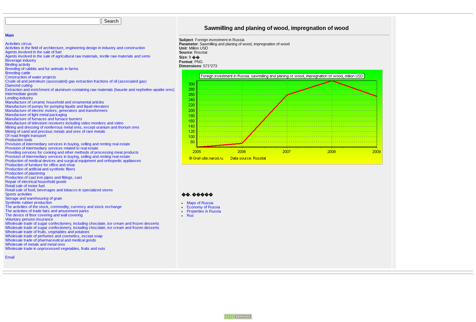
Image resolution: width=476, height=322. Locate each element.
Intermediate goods (21, 94)
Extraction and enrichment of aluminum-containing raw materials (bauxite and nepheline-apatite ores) (90, 89)
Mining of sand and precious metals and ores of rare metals (55, 131)
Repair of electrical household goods (36, 181)
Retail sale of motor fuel (25, 186)
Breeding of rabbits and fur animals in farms (41, 69)
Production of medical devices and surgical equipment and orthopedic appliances (73, 161)
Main (9, 35)
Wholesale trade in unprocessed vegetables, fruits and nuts (55, 248)
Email (9, 257)
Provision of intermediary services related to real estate (51, 148)
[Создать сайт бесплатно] (238, 318)
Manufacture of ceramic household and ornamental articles (54, 102)
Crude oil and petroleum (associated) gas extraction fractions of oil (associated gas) (76, 81)
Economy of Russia (203, 207)
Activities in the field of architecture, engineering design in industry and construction (75, 48)
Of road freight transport (25, 135)
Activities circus (18, 43)
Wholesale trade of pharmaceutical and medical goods (50, 240)
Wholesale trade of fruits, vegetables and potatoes (47, 232)
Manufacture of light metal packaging (36, 115)
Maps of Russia (200, 203)
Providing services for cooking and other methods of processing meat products (72, 152)
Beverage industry (20, 60)
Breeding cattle (17, 73)
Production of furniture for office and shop (40, 165)
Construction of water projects (30, 77)
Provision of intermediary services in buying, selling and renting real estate (67, 144)
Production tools (18, 140)
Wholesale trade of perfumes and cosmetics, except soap (53, 236)
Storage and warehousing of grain (33, 198)
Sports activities (18, 194)
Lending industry (19, 98)
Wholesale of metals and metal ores (35, 244)
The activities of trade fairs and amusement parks (47, 211)
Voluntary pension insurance (29, 219)
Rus (190, 215)
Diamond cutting (18, 85)
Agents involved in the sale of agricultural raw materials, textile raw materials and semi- (78, 56)
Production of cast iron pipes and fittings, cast (43, 177)
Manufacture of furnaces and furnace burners (43, 119)
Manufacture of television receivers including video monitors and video (64, 123)
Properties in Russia (204, 211)
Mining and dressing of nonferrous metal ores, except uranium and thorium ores (72, 127)
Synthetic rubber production (28, 202)
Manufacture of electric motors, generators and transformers (56, 110)
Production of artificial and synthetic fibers (40, 169)
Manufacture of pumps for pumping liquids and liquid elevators (57, 106)
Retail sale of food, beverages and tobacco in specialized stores (59, 190)
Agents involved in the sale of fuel (33, 52)
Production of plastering (25, 173)
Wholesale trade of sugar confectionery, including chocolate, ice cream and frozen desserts (82, 223)
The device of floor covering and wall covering (44, 215)
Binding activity (17, 64)
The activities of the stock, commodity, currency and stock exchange (63, 207)
